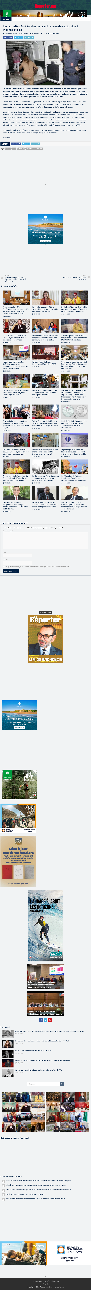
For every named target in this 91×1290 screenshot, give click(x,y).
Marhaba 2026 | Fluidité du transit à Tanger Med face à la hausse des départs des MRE (45, 392)
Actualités (35, 33)
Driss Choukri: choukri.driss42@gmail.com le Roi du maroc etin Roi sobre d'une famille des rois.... (39, 1190)
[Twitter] (45, 1020)
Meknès (21, 149)
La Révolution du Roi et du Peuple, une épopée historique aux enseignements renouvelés (73, 478)
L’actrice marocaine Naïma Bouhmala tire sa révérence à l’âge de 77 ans (39, 1070)
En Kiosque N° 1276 (45, 612)
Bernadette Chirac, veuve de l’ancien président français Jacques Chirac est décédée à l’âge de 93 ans (49, 1031)
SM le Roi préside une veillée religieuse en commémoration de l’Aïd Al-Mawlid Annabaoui (74, 338)
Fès (14, 149)
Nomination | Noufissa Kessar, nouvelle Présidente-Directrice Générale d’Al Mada (42, 1041)
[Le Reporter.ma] (45, 5)
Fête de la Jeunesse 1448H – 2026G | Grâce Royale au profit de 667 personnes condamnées (16, 452)
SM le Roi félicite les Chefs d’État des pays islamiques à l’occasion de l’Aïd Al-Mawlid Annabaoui (44, 19)
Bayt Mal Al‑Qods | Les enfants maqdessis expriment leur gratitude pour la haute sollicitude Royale (16, 424)
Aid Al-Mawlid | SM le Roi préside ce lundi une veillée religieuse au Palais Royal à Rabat (16, 392)
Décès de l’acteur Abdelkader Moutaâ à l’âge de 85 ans (33, 1051)
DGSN (8, 149)
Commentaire (8, 531)
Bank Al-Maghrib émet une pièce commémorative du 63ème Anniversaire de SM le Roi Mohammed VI (74, 424)
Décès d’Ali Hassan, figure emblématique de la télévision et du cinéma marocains (42, 1060)
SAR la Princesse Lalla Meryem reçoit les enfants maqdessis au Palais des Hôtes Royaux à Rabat (45, 423)
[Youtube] (50, 1020)
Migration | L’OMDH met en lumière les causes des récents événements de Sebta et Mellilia (73, 452)
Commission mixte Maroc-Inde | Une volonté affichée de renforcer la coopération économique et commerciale (74, 365)
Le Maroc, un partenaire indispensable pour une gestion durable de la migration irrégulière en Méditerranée (16, 505)
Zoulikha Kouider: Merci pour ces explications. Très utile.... (25, 1194)
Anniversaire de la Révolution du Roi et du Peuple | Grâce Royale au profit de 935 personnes (15, 478)
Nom (5, 552)
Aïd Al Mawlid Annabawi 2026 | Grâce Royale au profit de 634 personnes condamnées (15, 338)
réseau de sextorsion (34, 149)
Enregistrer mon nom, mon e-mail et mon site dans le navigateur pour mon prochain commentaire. (38, 567)
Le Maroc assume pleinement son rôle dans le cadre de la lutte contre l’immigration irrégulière (44, 504)
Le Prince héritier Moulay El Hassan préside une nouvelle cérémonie (16, 278)
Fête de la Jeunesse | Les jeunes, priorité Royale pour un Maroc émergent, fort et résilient (45, 452)
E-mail (5, 559)
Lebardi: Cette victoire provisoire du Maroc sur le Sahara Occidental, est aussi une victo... (36, 1185)
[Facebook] (41, 1020)
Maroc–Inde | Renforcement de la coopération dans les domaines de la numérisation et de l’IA (45, 338)
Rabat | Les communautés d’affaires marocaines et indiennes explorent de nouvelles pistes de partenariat (15, 365)
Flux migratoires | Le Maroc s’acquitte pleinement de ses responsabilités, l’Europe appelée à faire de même (74, 505)
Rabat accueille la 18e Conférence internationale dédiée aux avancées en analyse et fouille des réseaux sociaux (16, 310)
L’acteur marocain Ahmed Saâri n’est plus (74, 277)
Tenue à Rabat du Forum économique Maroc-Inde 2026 (44, 363)
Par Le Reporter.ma (11, 33)
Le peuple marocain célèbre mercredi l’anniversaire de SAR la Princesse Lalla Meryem (45, 309)
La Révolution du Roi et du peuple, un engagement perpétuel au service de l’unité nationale (45, 478)
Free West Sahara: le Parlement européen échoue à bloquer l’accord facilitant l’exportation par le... (39, 1180)
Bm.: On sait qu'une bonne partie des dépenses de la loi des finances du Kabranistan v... (36, 1199)
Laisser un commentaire (51, 33)
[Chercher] (62, 1084)
